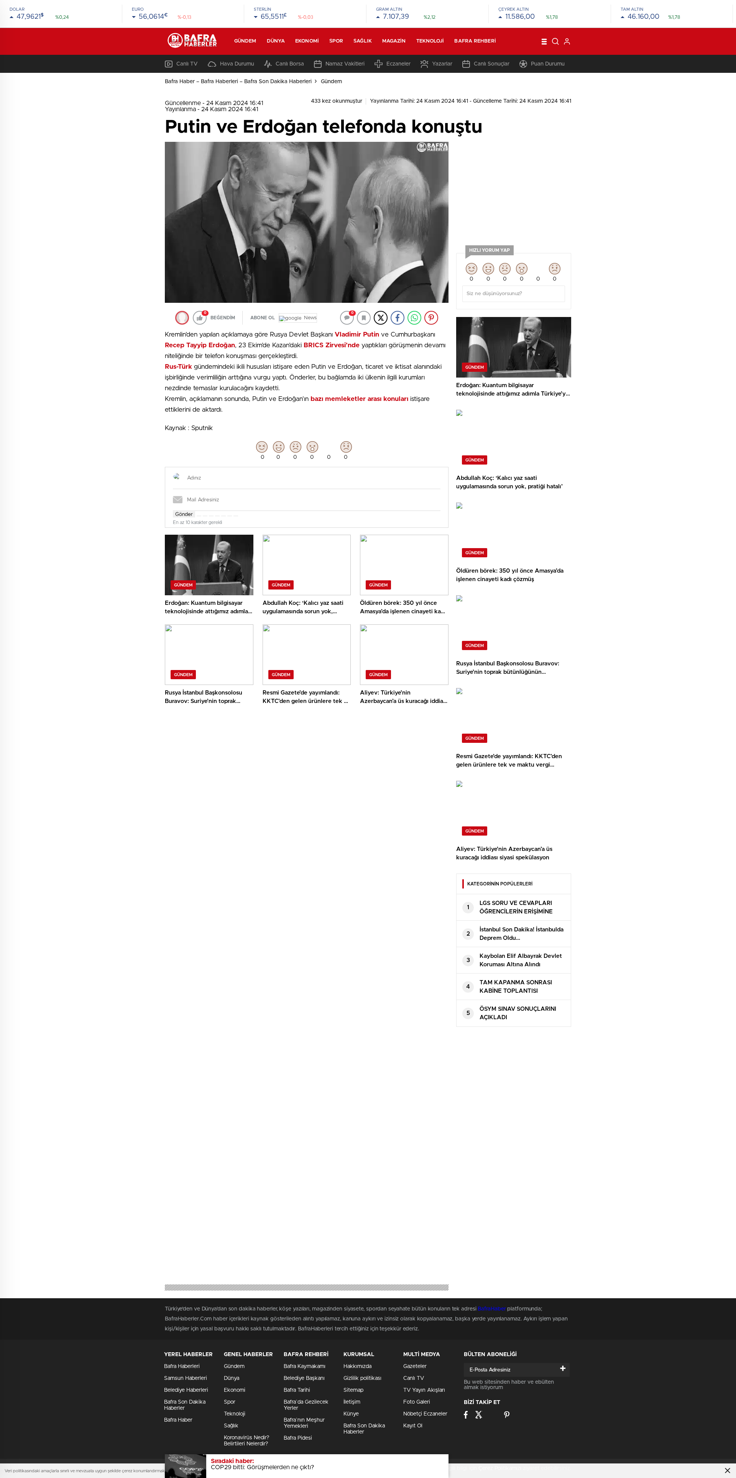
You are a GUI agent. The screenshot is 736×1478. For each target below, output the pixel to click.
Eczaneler (398, 64)
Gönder (184, 514)
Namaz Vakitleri (345, 64)
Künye (351, 1414)
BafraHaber (492, 1309)
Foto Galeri (416, 1402)
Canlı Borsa (290, 64)
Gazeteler (415, 1366)
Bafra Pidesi (298, 1438)
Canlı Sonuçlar (491, 64)
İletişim (351, 1402)
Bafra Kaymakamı (304, 1366)
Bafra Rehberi (475, 41)
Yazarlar (442, 64)
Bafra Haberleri (182, 1366)
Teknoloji (430, 41)
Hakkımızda (357, 1366)
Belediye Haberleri (186, 1390)
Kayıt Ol (412, 1426)
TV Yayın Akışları (424, 1390)
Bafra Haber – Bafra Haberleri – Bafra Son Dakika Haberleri (238, 81)
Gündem (245, 41)
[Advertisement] (513, 190)
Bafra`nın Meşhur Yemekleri (304, 1423)
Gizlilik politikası (362, 1378)
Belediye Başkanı (304, 1378)
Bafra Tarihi (297, 1390)
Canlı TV (187, 64)
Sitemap (353, 1390)
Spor (336, 41)
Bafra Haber (178, 1420)
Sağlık (362, 41)
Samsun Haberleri (185, 1378)
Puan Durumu (548, 64)
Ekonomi (307, 41)
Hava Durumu (237, 64)
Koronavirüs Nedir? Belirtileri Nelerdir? (246, 1441)
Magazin (394, 41)
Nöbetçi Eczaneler (425, 1414)
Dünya (276, 41)
